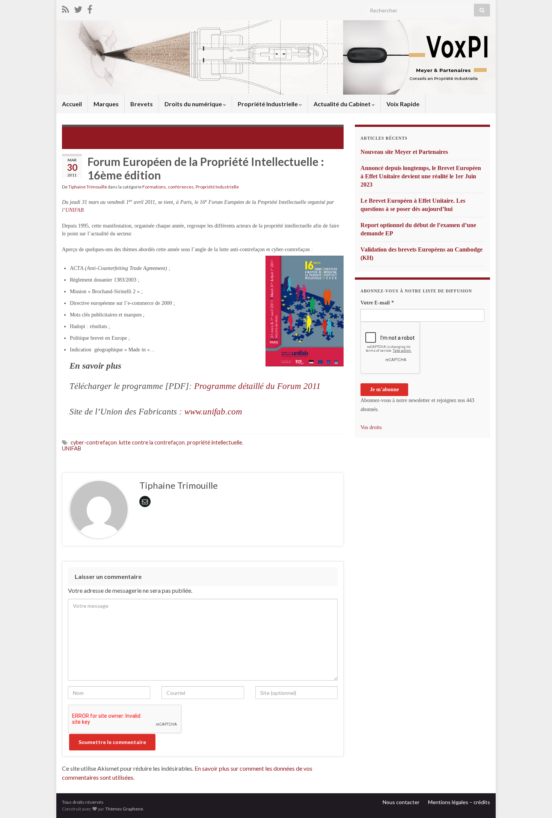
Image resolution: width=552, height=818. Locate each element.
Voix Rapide (402, 103)
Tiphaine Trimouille (87, 187)
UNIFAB (74, 210)
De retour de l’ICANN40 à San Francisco (121, 134)
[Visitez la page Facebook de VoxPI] (89, 8)
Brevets (141, 103)
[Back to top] (535, 801)
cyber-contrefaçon (94, 442)
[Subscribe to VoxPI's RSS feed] (65, 8)
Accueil (72, 103)
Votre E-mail (377, 303)
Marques (106, 103)
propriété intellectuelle (214, 442)
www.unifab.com (213, 411)
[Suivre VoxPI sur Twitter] (78, 8)
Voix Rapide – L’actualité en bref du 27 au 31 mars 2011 (274, 134)
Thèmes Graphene (124, 809)
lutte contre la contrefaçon (152, 442)
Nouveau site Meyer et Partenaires (404, 152)
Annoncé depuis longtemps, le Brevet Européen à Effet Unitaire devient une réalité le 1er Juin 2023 (420, 176)
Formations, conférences (168, 187)
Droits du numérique (193, 103)
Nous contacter (401, 802)
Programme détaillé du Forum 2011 (257, 386)
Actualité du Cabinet (343, 103)
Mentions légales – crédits (459, 802)
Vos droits (371, 427)
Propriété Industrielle (268, 103)
